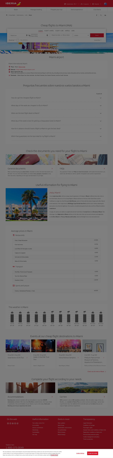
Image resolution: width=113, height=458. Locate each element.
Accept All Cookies (92, 453)
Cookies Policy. (54, 455)
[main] (56, 453)
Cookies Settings (80, 453)
